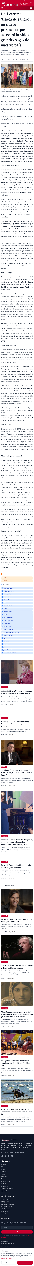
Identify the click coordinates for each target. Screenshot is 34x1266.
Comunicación (5, 1181)
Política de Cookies (6, 1206)
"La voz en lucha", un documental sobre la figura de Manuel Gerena (17, 966)
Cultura (3, 1184)
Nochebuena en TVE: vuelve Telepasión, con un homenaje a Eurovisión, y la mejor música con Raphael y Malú (17, 842)
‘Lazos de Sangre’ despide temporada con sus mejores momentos (16, 866)
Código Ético (5, 1201)
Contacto (4, 1214)
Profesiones (4, 1186)
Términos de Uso (6, 1209)
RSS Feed (4, 1191)
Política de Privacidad (7, 1204)
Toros (3, 1179)
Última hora (4, 1167)
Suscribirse (17, 1232)
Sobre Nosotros (5, 1199)
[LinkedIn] (12, 1156)
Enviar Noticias (5, 1246)
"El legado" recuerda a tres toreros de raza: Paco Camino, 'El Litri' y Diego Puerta (16, 1063)
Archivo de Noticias (7, 1188)
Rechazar (9, 1263)
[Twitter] (5, 1156)
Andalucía (4, 1171)
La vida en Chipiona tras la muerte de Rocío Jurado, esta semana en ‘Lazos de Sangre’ (16, 772)
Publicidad (4, 1241)
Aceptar (25, 1263)
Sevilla (3, 1169)
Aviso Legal (4, 1211)
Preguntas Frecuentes (7, 1243)
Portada (3, 1164)
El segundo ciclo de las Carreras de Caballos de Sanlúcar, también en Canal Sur (16, 1111)
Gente (3, 1174)
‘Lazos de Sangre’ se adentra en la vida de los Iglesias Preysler (16, 920)
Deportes (4, 1176)
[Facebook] (2, 1156)
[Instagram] (8, 1156)
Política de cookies (6, 1259)
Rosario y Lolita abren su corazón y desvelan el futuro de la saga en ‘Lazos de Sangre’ (16, 724)
